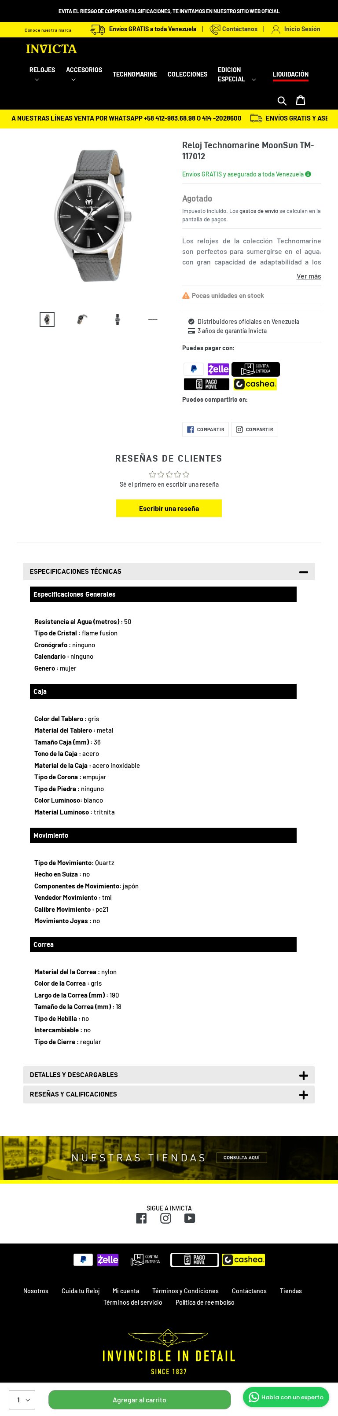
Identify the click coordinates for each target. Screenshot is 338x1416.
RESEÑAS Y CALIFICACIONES (73, 1094)
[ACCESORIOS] (84, 79)
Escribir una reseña (169, 508)
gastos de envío (258, 210)
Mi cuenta (126, 1291)
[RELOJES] (42, 79)
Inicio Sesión (301, 29)
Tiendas (291, 1291)
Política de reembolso (205, 1302)
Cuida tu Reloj (80, 1291)
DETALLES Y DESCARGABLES (74, 1075)
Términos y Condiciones (185, 1291)
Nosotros (35, 1291)
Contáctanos (239, 29)
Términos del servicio (132, 1302)
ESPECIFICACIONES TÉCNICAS (75, 571)
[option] (40, 322)
